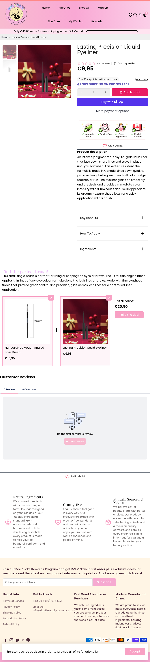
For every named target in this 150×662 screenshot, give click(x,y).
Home (46, 8)
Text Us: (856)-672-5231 (47, 601)
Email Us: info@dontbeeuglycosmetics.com (54, 608)
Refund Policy (11, 624)
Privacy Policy (11, 607)
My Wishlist (76, 21)
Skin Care (54, 21)
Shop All (84, 8)
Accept (135, 651)
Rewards (96, 21)
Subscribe (104, 582)
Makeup (103, 8)
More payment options (112, 111)
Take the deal (129, 315)
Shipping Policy (12, 612)
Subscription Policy (14, 618)
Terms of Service (13, 601)
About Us (64, 8)
